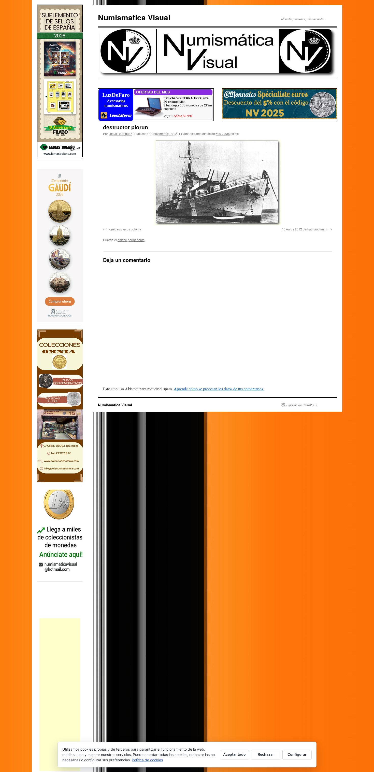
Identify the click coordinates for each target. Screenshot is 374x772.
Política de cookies (147, 760)
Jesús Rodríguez (120, 133)
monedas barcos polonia (124, 229)
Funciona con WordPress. (302, 405)
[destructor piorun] (217, 182)
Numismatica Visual (134, 17)
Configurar (297, 754)
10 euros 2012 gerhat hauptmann (305, 229)
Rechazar (266, 754)
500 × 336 (223, 133)
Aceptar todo (234, 754)
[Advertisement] (59, 694)
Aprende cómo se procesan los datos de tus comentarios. (219, 388)
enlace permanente (131, 240)
